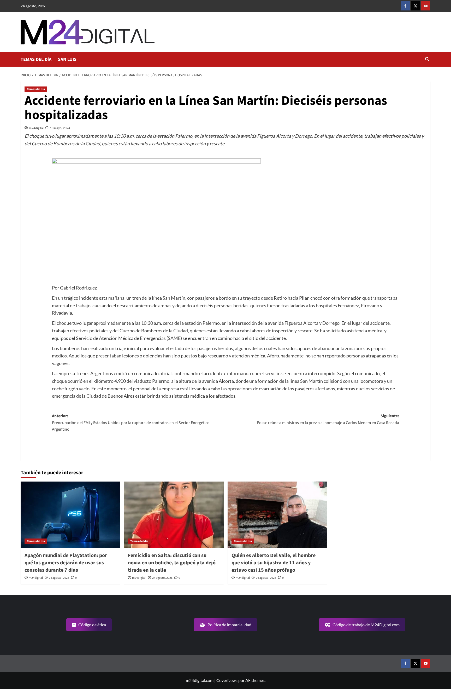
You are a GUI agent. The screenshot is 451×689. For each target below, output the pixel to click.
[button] (427, 59)
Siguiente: (328, 419)
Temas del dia (36, 89)
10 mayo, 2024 (60, 128)
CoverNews (227, 680)
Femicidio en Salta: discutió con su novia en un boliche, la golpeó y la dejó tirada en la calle (172, 563)
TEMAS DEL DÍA (36, 59)
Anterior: (131, 422)
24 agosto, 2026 (59, 578)
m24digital (36, 128)
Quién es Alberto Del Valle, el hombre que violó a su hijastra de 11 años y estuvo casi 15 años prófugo (274, 563)
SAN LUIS (67, 59)
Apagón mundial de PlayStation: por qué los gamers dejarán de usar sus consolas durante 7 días (66, 563)
